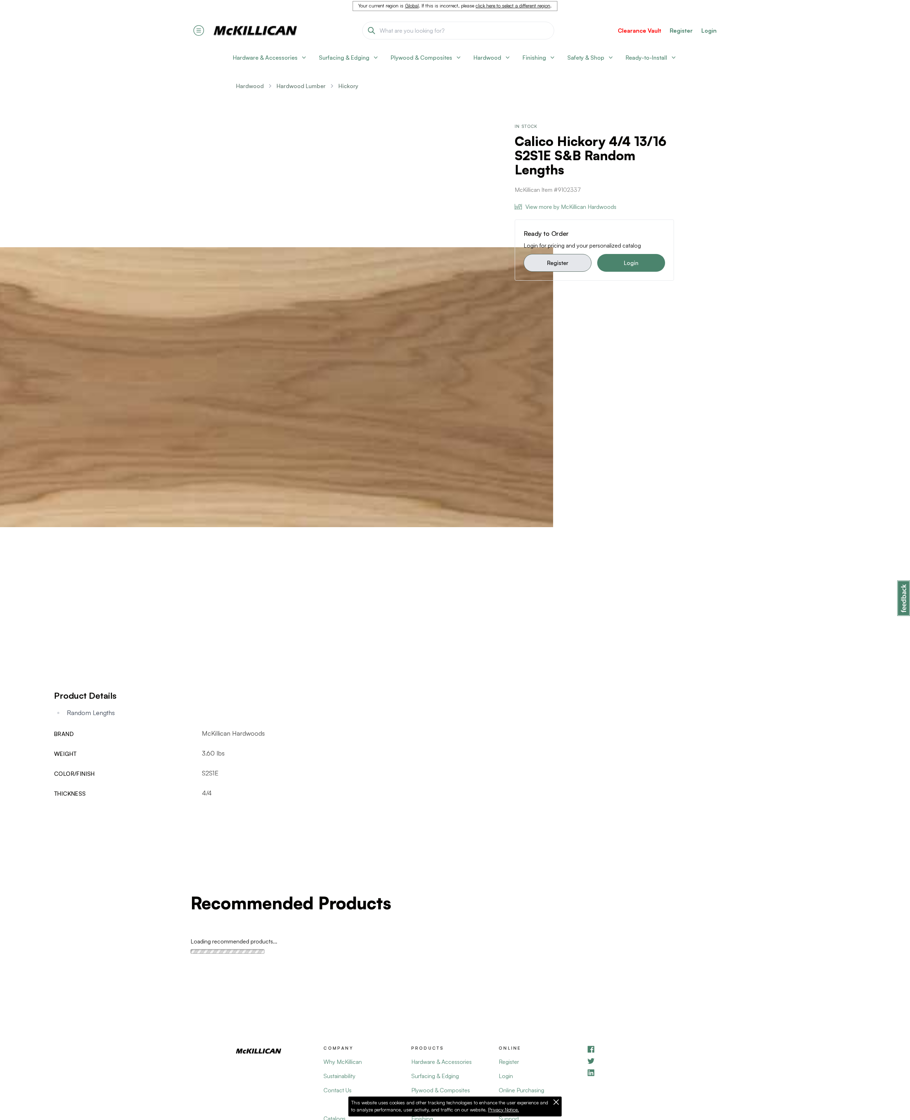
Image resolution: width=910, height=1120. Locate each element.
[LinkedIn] (630, 1072)
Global (412, 6)
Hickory (348, 86)
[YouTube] (630, 1060)
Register (557, 262)
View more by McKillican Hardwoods (570, 206)
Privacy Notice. (503, 1110)
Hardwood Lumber (301, 86)
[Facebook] (630, 1049)
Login (709, 30)
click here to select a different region (513, 6)
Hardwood (250, 86)
